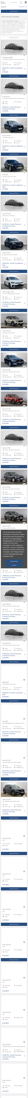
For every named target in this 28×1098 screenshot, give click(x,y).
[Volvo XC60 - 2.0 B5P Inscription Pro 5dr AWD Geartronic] (14, 1046)
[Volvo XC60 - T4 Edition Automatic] (14, 131)
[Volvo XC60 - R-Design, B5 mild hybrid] (14, 522)
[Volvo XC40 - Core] (14, 834)
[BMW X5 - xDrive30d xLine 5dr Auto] (14, 678)
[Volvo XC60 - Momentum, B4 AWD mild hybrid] (14, 365)
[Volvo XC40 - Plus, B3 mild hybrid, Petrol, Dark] (14, 404)
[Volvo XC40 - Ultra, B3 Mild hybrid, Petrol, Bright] (14, 756)
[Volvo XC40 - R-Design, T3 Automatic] (14, 326)
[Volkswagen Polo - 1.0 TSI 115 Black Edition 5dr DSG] (14, 287)
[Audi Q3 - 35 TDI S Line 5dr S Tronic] (14, 170)
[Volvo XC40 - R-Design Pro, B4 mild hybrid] (14, 248)
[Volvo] (14, 2)
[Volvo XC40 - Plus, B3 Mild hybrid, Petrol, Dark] (14, 795)
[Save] (24, 60)
